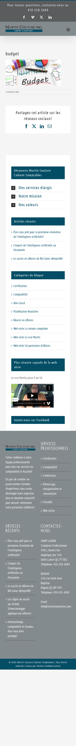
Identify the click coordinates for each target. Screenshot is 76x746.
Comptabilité (20, 294)
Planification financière (25, 311)
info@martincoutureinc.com (56, 606)
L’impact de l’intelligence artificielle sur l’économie (15, 570)
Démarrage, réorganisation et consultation (52, 489)
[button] (38, 188)
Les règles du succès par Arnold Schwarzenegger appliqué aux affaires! (19, 606)
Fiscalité (47, 502)
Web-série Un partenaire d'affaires (31, 346)
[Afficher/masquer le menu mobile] (68, 30)
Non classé (19, 303)
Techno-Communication (49, 666)
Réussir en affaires (23, 320)
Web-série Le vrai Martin (26, 337)
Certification (20, 286)
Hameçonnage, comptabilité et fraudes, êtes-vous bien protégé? (20, 629)
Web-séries (49, 511)
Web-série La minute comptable (30, 329)
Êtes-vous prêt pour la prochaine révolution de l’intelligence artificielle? (20, 548)
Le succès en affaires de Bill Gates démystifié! (38, 259)
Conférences (49, 476)
